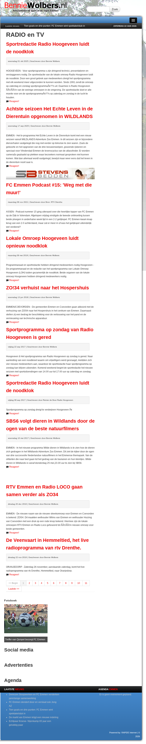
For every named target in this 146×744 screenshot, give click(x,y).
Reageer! (14, 101)
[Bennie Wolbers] (43, 8)
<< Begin (13, 583)
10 (78, 583)
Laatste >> (13, 589)
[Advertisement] (50, 474)
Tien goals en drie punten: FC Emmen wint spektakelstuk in (54, 26)
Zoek (115, 9)
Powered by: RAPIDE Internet (123, 732)
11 (86, 583)
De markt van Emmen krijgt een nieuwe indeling (33, 717)
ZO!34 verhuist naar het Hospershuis (47, 287)
